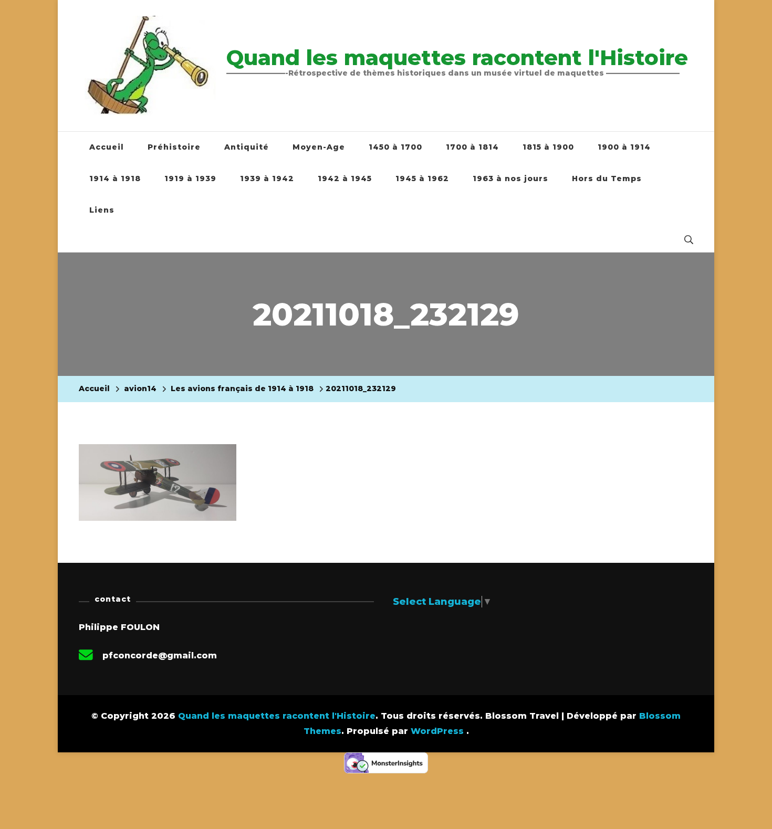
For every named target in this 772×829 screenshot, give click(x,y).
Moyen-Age (319, 147)
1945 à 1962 (422, 178)
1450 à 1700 (395, 147)
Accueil (106, 147)
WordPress (437, 731)
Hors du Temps (607, 178)
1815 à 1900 (548, 147)
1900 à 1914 (624, 147)
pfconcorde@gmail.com (159, 655)
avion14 (140, 388)
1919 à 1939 (190, 178)
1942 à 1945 (345, 178)
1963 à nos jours (510, 178)
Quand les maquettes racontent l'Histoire (457, 57)
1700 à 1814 (472, 147)
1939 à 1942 (267, 178)
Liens (101, 210)
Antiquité (246, 147)
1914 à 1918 (115, 178)
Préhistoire (174, 147)
